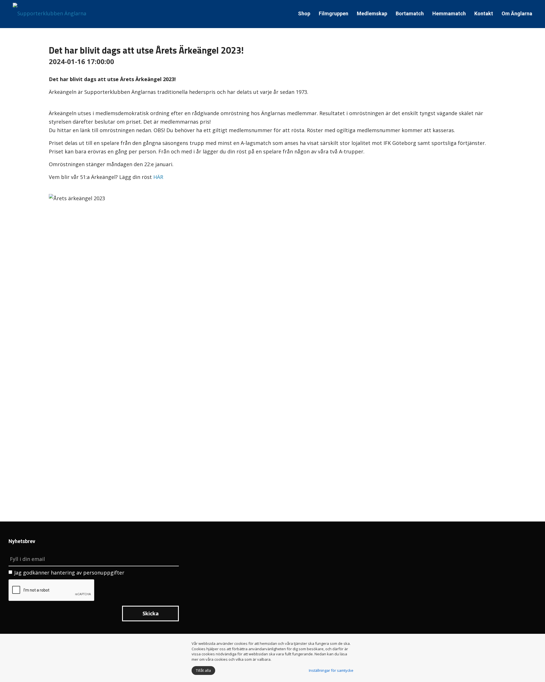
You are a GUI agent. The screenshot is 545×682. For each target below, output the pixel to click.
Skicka (150, 613)
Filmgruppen (333, 13)
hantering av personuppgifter (87, 572)
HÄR (158, 177)
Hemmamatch (449, 13)
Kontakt (483, 13)
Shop (304, 13)
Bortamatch (410, 13)
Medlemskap (372, 13)
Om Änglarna (517, 13)
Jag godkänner (69, 572)
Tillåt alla (203, 670)
